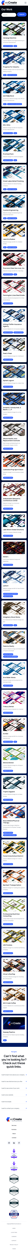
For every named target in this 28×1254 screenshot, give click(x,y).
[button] (25, 3)
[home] (9, 3)
